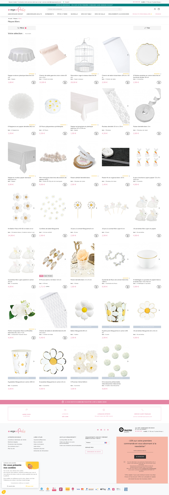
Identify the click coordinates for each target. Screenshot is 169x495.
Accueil (10, 18)
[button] (4, 492)
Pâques (15, 18)
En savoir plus (11, 486)
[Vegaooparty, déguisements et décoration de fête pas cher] (17, 8)
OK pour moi (29, 486)
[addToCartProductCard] (34, 82)
